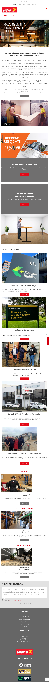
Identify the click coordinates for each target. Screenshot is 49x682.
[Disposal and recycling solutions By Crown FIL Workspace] (16, 475)
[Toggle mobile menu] (46, 8)
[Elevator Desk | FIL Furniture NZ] (24, 215)
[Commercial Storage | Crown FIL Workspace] (16, 512)
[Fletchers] (24, 253)
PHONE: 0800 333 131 (24, 654)
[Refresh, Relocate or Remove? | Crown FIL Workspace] (24, 133)
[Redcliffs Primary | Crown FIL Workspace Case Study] (19, 427)
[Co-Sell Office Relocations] (24, 382)
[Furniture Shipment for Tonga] (21, 342)
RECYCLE (24, 472)
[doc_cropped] (24, 297)
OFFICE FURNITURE (24, 545)
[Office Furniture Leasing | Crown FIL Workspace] (16, 548)
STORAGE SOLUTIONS (24, 508)
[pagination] (17, 598)
